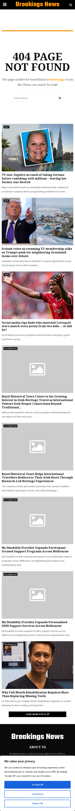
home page (57, 79)
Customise (37, 794)
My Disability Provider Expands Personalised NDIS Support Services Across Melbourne (34, 624)
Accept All (37, 785)
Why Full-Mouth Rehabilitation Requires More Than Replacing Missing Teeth (35, 694)
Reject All (37, 803)
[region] (37, 783)
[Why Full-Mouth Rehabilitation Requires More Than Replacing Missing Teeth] (37, 665)
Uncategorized (10, 348)
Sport (6, 127)
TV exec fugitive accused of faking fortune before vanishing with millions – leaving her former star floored (34, 178)
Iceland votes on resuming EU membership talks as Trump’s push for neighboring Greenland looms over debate (37, 252)
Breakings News (37, 4)
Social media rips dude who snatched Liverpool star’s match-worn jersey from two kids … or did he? (37, 326)
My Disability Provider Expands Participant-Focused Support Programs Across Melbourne (35, 549)
